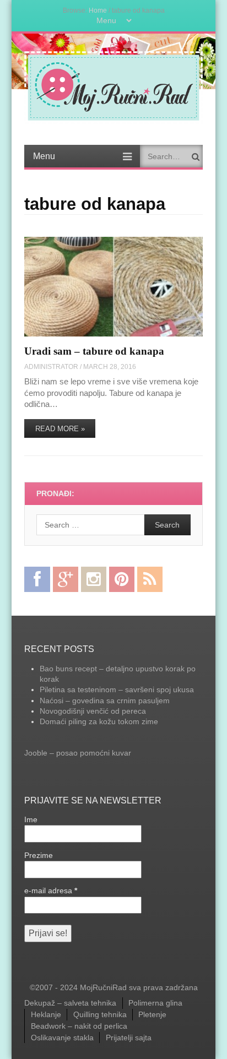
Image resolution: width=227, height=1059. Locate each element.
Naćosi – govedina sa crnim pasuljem (105, 700)
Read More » (60, 429)
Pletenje (152, 1014)
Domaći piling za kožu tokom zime (99, 721)
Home (98, 10)
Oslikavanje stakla (62, 1037)
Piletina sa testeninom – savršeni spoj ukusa (117, 689)
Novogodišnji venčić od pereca (93, 711)
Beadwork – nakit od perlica (79, 1026)
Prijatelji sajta (129, 1037)
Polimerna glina (155, 1002)
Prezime (38, 855)
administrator (51, 366)
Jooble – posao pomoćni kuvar (77, 752)
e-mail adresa (50, 890)
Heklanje (46, 1014)
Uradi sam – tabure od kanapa (94, 351)
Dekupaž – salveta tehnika (70, 1002)
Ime (30, 819)
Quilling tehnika (100, 1014)
